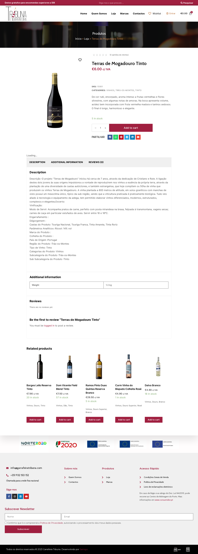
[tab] (37, 162)
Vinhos (110, 90)
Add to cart (131, 127)
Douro (36, 405)
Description (37, 162)
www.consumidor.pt (164, 500)
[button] (110, 137)
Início (78, 38)
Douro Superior (100, 409)
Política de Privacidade (51, 523)
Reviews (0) (96, 162)
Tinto (138, 90)
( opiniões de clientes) (119, 55)
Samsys (84, 549)
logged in (49, 325)
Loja (86, 38)
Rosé (139, 405)
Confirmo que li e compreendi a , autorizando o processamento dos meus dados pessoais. (64, 523)
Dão (65, 405)
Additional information (67, 162)
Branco (89, 412)
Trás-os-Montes (125, 90)
